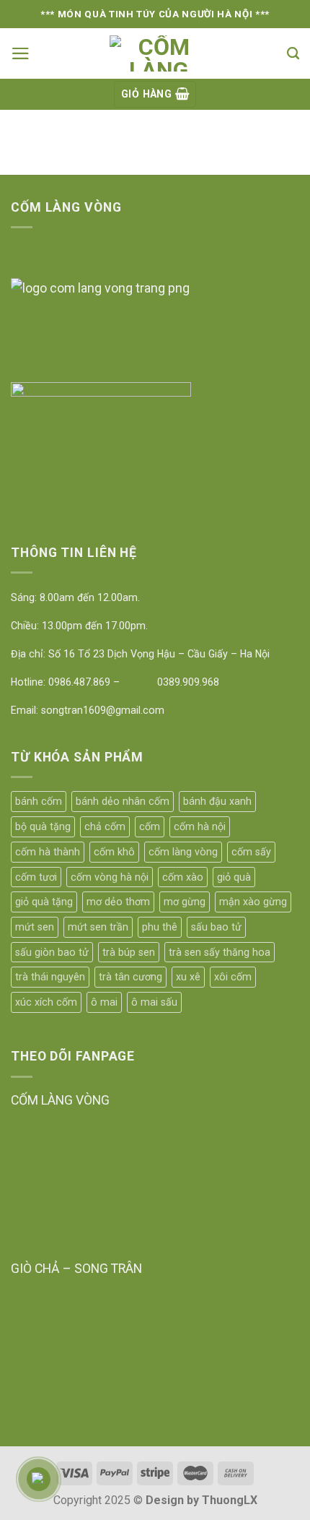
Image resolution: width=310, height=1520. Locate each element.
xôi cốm (233, 977)
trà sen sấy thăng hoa (219, 952)
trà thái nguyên (50, 977)
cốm (149, 826)
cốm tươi (36, 877)
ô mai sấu (154, 1002)
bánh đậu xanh (217, 801)
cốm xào (182, 877)
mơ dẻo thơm (118, 901)
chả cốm (104, 826)
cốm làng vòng (183, 852)
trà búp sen (128, 952)
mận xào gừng (253, 901)
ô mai (104, 1002)
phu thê (159, 927)
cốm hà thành (47, 852)
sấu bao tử (216, 927)
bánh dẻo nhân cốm (122, 801)
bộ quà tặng (43, 826)
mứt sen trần (98, 927)
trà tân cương (130, 977)
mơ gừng (184, 901)
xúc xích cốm (46, 1002)
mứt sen (34, 927)
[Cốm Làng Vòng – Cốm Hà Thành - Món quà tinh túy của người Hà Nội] (158, 53)
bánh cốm (38, 801)
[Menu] (20, 53)
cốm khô (114, 852)
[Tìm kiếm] (293, 53)
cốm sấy (251, 852)
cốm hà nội (200, 826)
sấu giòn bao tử (52, 952)
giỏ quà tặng (44, 901)
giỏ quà (234, 877)
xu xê (188, 977)
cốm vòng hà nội (110, 877)
